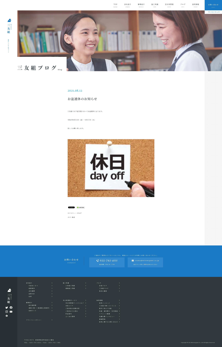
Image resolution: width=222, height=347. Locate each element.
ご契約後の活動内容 (73, 308)
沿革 (30, 296)
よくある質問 (70, 316)
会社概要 (32, 291)
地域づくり (33, 311)
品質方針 (32, 294)
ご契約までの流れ (72, 311)
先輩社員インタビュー (107, 316)
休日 (73, 217)
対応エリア (69, 306)
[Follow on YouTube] (10, 312)
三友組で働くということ (107, 306)
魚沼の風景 (103, 291)
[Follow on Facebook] (10, 308)
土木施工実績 (70, 286)
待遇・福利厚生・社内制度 (108, 311)
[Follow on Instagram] (6, 312)
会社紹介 (127, 5)
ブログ (182, 5)
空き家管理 (169, 5)
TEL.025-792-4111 (214, 12)
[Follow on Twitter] (6, 308)
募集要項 (102, 319)
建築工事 (40, 308)
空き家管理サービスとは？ (75, 303)
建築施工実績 (70, 288)
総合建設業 (33, 305)
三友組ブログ (104, 288)
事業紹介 (141, 5)
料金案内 (69, 314)
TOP (115, 5)
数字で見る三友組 (105, 308)
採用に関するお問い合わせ (108, 322)
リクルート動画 (104, 314)
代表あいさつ (33, 286)
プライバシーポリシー (34, 320)
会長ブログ (103, 286)
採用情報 (195, 5)
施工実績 (154, 5)
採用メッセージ (104, 303)
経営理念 (32, 288)
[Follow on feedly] (6, 316)
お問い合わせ (213, 5)
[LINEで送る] (80, 207)
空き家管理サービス (70, 300)
